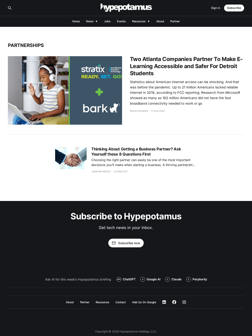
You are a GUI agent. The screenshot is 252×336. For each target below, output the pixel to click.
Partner (175, 21)
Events (121, 21)
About (160, 21)
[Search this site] (10, 8)
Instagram (184, 302)
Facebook (174, 302)
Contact (121, 302)
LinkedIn (164, 302)
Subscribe (234, 7)
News (90, 21)
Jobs (107, 21)
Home (76, 21)
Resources (139, 21)
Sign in (215, 7)
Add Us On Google (144, 302)
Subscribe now (129, 243)
